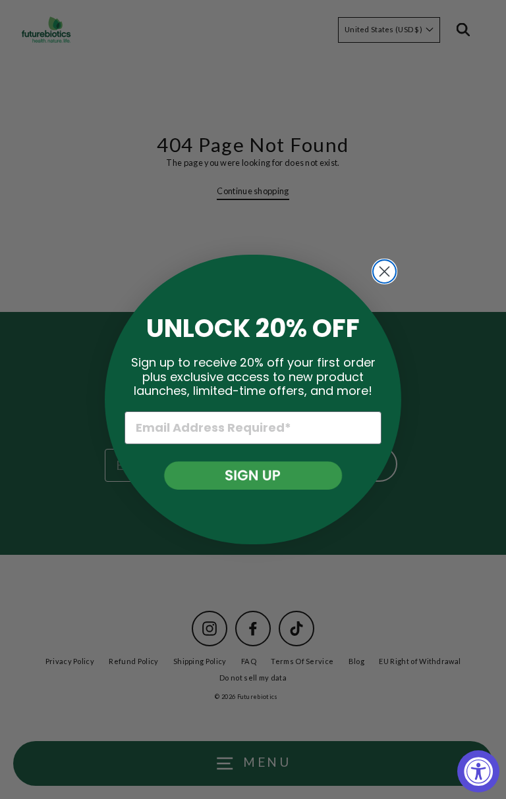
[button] (253, 475)
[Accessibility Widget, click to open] (478, 771)
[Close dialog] (384, 271)
